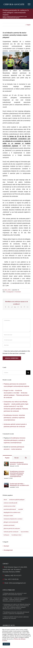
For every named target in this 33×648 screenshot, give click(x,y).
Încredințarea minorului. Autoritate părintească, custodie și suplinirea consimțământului (14, 417)
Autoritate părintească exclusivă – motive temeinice (19, 463)
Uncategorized (9, 291)
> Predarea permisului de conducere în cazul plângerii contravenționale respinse (14, 593)
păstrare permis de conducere (12, 528)
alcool (5, 499)
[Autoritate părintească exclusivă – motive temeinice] (6, 463)
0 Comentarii (18, 291)
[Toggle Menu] (29, 4)
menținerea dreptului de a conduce (13, 519)
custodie (20, 509)
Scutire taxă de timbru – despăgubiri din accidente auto (19, 484)
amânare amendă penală (10, 503)
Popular (7, 457)
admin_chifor (7, 290)
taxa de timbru (25, 532)
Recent (16, 457)
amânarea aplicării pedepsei (16, 499)
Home (4, 16)
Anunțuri (6, 546)
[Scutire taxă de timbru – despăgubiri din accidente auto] (6, 484)
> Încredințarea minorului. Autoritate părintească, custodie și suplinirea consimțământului (16, 612)
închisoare (6, 535)
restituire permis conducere (11, 532)
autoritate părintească (10, 509)
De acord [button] (6, 644)
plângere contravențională (11, 522)
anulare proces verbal (9, 506)
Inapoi (28, 25)
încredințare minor (16, 535)
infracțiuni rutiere (8, 515)
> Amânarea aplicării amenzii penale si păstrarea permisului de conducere (16, 617)
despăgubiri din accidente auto (12, 512)
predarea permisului (9, 525)
